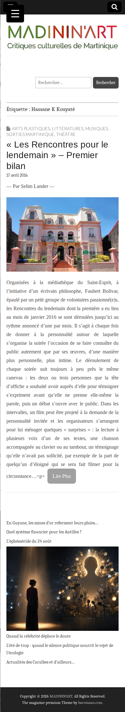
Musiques (96, 128)
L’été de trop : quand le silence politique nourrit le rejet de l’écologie (59, 649)
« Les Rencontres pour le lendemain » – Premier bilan (57, 155)
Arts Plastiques (31, 128)
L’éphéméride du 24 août (29, 541)
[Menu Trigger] (15, 13)
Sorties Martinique (30, 134)
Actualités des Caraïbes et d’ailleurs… (40, 662)
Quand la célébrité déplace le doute (38, 636)
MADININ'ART (61, 696)
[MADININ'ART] (62, 33)
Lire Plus (62, 476)
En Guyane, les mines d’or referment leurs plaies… (52, 523)
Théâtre (66, 134)
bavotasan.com (90, 702)
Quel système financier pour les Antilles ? (44, 532)
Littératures (67, 128)
